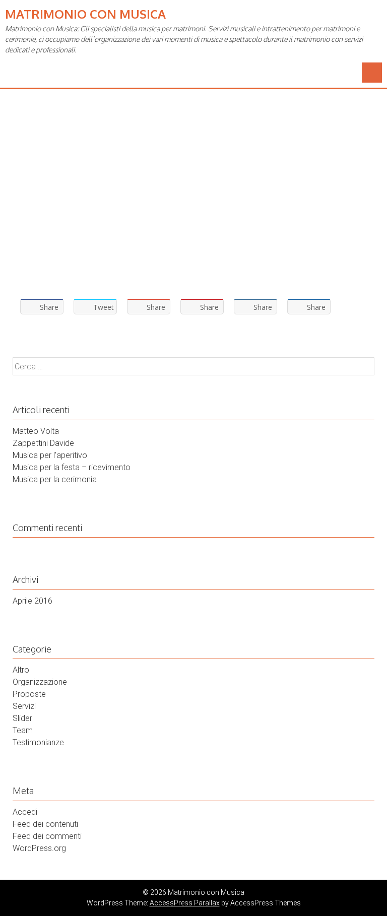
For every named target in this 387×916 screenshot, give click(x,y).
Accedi (25, 812)
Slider (22, 718)
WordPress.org (39, 848)
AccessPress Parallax (185, 903)
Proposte (29, 694)
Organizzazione (40, 682)
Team (23, 730)
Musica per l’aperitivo (50, 455)
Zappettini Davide (43, 443)
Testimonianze (38, 742)
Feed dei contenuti (45, 824)
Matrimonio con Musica (85, 14)
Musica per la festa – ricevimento (72, 467)
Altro (21, 670)
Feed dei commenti (47, 836)
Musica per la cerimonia (55, 479)
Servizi (24, 706)
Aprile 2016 (32, 601)
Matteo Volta (36, 431)
